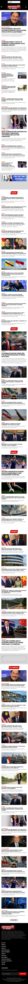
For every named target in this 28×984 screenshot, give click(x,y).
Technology (4, 106)
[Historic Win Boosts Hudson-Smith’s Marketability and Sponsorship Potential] (22, 164)
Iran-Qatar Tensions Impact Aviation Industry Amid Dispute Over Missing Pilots (13, 146)
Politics (3, 55)
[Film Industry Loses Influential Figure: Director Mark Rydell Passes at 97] (14, 841)
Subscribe (22, 973)
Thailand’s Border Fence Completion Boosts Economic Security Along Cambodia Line (14, 613)
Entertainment (5, 27)
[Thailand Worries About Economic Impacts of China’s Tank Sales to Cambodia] (14, 628)
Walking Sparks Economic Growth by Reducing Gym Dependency (8, 87)
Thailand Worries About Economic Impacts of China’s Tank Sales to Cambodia (12, 642)
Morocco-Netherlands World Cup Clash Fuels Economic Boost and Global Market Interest (13, 497)
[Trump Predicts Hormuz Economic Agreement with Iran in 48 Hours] (14, 415)
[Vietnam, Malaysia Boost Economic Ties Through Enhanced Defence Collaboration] (14, 243)
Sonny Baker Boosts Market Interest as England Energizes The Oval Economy (12, 520)
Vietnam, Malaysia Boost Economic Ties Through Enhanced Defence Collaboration (13, 253)
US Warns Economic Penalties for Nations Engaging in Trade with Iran (13, 65)
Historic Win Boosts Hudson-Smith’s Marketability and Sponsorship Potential (13, 154)
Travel (3, 40)
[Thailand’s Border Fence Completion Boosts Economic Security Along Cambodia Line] (14, 603)
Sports (3, 152)
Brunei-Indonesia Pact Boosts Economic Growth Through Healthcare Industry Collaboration (12, 274)
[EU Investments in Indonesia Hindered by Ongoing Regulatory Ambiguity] (22, 75)
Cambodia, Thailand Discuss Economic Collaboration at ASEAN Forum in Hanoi (12, 295)
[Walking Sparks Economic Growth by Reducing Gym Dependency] (22, 88)
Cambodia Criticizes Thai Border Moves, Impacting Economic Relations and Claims (13, 223)
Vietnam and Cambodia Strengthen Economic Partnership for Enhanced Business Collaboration (13, 591)
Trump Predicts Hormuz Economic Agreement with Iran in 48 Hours (10, 424)
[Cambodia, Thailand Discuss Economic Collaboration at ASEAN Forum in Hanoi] (14, 286)
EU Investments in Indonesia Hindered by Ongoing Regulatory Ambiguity (7, 75)
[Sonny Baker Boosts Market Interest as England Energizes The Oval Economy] (14, 510)
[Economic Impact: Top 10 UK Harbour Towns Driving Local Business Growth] (14, 696)
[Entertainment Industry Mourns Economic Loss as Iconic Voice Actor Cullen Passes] (14, 19)
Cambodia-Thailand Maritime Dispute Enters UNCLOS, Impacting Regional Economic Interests (13, 304)
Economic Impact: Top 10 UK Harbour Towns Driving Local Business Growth (13, 43)
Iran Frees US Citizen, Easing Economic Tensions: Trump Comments (11, 445)
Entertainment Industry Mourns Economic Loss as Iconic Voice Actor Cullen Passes (13, 30)
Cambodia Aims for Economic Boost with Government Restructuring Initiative (12, 313)
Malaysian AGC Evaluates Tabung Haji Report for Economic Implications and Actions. (13, 570)
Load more (13, 920)
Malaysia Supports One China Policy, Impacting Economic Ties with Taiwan (11, 57)
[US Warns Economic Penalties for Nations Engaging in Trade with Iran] (14, 340)
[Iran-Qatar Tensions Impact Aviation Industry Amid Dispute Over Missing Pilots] (14, 393)
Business (3, 72)
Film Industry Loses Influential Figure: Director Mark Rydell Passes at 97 (12, 851)
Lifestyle (3, 85)
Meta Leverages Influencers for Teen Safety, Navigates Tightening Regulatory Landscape (14, 108)
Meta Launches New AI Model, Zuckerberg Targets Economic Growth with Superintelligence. (12, 912)
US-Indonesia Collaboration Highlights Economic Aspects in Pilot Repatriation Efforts (12, 198)
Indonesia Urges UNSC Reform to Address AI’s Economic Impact (14, 321)
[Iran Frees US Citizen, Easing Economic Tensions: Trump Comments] (14, 435)
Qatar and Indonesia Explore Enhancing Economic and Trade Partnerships (12, 232)
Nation (3, 196)
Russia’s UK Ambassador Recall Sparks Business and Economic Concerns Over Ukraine (12, 100)
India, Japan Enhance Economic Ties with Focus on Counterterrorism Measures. (12, 215)
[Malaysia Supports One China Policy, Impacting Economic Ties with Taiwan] (14, 540)
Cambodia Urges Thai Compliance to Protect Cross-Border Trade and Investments (14, 207)
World (3, 63)
